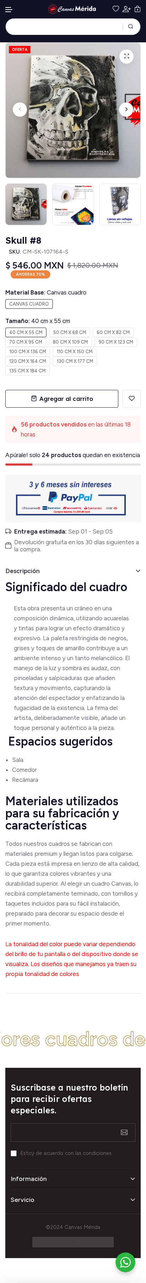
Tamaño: (37, 320)
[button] (9, 9)
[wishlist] (116, 9)
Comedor (24, 769)
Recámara (26, 779)
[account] (127, 9)
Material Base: (45, 292)
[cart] (137, 9)
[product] (126, 56)
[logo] (72, 9)
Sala (17, 759)
